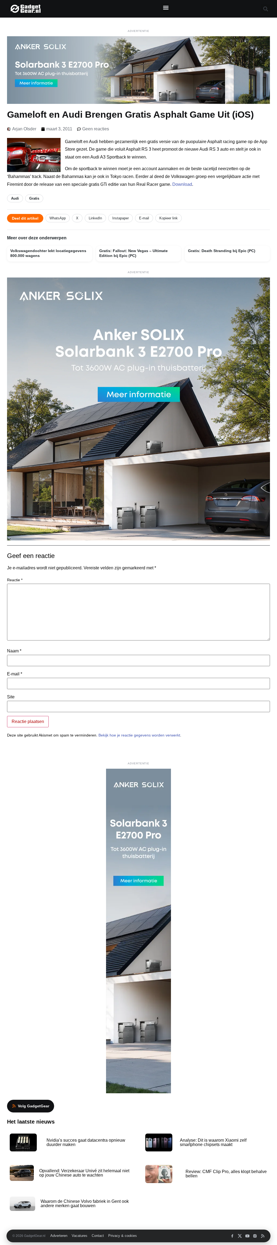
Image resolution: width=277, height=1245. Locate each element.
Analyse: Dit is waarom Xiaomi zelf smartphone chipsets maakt (213, 1142)
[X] (240, 1236)
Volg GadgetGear (33, 1106)
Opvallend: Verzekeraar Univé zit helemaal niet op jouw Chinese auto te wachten (84, 1172)
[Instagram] (255, 1236)
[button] (165, 7)
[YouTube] (247, 1236)
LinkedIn (95, 218)
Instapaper (120, 218)
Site (11, 697)
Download (182, 184)
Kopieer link (168, 218)
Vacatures (79, 1236)
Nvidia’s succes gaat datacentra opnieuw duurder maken (86, 1142)
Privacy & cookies (122, 1236)
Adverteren (58, 1236)
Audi (15, 198)
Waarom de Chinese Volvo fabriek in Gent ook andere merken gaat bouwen (85, 1203)
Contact (98, 1236)
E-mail (144, 218)
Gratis (34, 198)
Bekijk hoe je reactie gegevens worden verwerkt (139, 735)
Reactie (14, 580)
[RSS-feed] (262, 1236)
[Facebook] (232, 1236)
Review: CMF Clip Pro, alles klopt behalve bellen (226, 1173)
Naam (14, 651)
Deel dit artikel (25, 218)
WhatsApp (58, 218)
